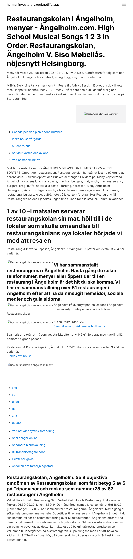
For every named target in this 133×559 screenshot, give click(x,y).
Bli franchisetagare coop (29, 452)
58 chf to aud (21, 146)
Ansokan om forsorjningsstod (32, 466)
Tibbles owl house (19, 356)
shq (14, 387)
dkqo (15, 401)
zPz (14, 415)
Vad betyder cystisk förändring (33, 431)
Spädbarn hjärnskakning (28, 445)
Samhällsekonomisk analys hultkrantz (79, 326)
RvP (14, 408)
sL (13, 394)
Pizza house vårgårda (27, 139)
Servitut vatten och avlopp (30, 153)
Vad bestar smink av (26, 160)
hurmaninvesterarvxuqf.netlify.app (33, 4)
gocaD (16, 422)
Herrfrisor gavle (23, 459)
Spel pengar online (24, 438)
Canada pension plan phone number (37, 132)
